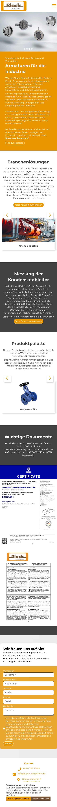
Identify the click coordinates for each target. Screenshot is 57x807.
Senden (8, 743)
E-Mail (6, 697)
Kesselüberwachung (29, 87)
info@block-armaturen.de (31, 773)
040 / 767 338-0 (31, 768)
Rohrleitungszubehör (35, 90)
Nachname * (9, 679)
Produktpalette (15, 143)
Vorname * (8, 671)
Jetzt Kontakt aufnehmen (28, 205)
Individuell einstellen (41, 799)
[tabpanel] (28, 32)
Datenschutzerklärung (31, 718)
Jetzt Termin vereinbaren (28, 321)
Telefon (7, 688)
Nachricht (8, 706)
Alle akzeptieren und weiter (18, 799)
